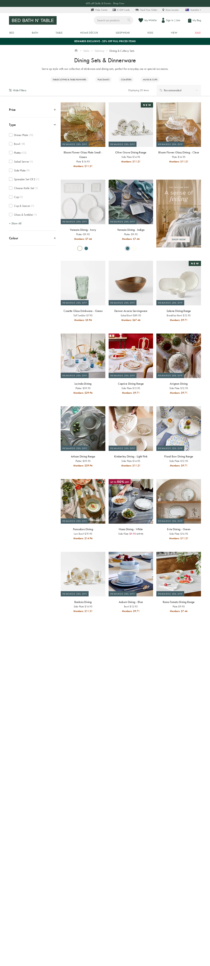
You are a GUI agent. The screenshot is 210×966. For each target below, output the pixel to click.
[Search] (129, 19)
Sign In (169, 20)
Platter (20, 153)
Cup (18, 197)
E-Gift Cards (123, 9)
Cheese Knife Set (26, 188)
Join (178, 20)
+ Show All (15, 223)
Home (76, 51)
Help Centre (101, 9)
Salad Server (23, 161)
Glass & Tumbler (25, 215)
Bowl (19, 144)
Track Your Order (148, 9)
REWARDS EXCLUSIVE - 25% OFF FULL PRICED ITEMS (105, 41)
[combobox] (113, 20)
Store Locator (172, 9)
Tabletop (99, 51)
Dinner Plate (23, 135)
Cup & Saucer (24, 206)
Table (86, 51)
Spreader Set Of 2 (26, 179)
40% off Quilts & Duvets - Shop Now (105, 3)
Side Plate (22, 170)
